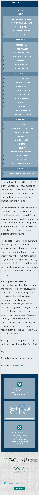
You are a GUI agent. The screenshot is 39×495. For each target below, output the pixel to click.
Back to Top (19, 488)
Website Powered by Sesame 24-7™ (17, 483)
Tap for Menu (19, 3)
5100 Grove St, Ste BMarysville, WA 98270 (19, 393)
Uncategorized (17, 365)
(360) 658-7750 (19, 389)
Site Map (32, 483)
